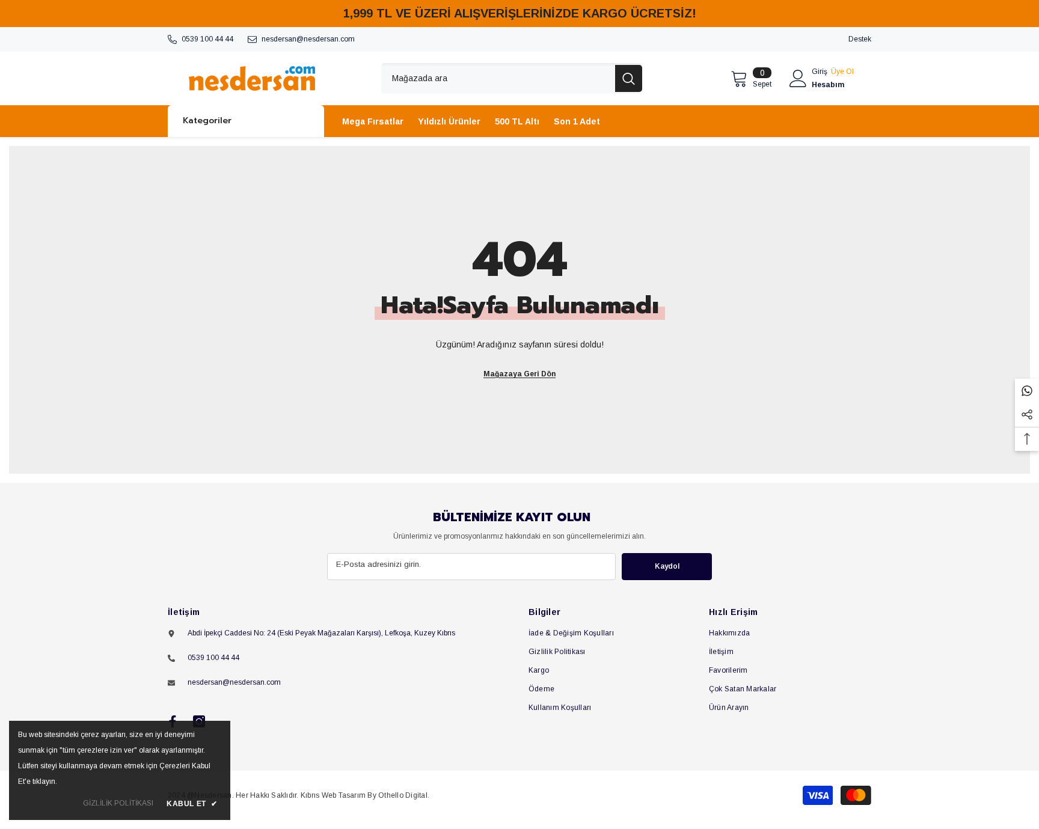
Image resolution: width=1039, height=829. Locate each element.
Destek (859, 39)
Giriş (819, 71)
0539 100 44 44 (207, 39)
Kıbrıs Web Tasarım (333, 795)
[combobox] (498, 78)
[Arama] (511, 78)
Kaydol (667, 566)
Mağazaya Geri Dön (519, 374)
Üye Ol (842, 71)
